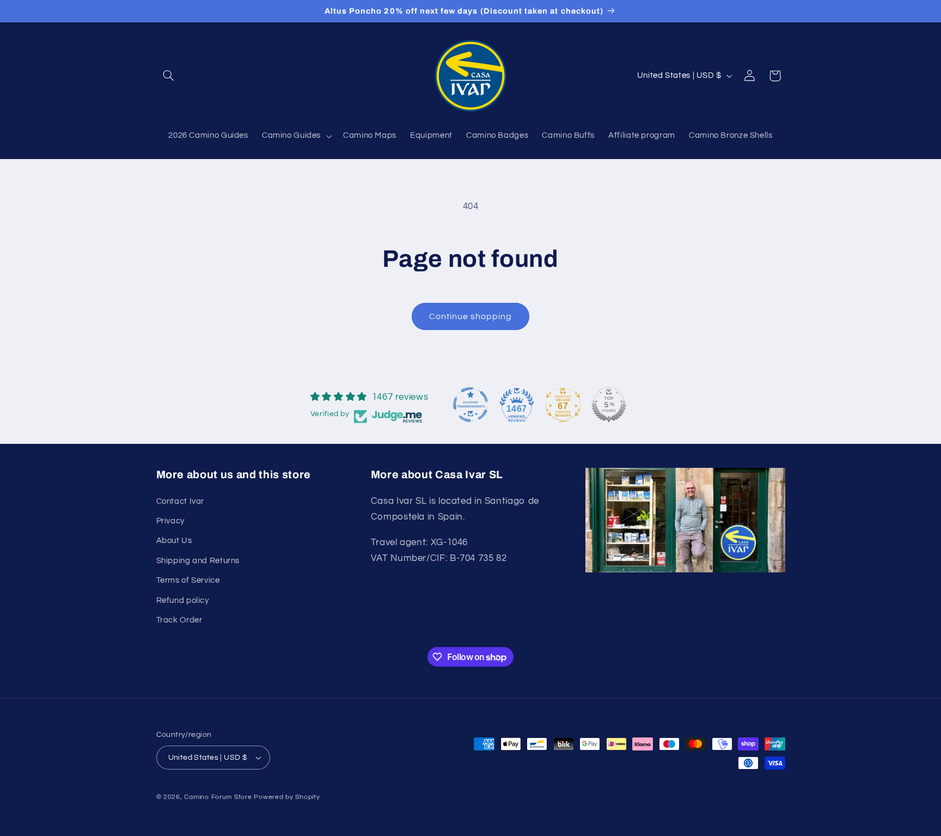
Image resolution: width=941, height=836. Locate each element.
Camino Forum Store (218, 797)
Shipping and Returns (198, 560)
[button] (168, 75)
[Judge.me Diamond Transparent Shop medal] (470, 404)
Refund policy (182, 600)
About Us (174, 540)
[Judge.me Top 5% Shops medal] (608, 404)
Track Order (179, 619)
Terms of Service (188, 580)
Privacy (170, 521)
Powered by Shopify (287, 797)
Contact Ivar (180, 501)
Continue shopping (470, 316)
